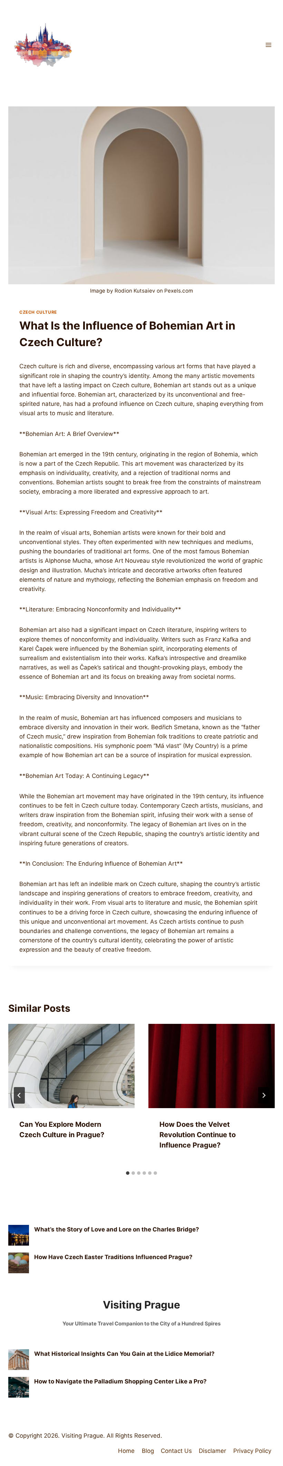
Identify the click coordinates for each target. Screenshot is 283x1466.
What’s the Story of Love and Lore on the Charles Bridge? (116, 1229)
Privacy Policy (252, 1450)
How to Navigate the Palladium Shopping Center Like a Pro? (120, 1381)
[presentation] (71, 1066)
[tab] (127, 1173)
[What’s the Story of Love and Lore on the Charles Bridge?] (18, 1235)
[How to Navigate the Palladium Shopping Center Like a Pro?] (18, 1387)
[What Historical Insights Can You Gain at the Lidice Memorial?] (18, 1359)
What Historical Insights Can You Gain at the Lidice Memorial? (124, 1353)
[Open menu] (268, 44)
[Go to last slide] (19, 1095)
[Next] (263, 1095)
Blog (148, 1450)
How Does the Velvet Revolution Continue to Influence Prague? (197, 1134)
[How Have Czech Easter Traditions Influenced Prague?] (18, 1263)
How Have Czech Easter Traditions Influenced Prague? (113, 1257)
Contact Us (176, 1450)
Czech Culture (38, 312)
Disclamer (212, 1450)
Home (126, 1450)
